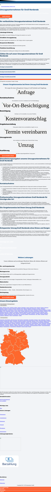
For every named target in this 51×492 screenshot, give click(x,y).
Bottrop (41, 313)
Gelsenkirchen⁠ (10, 309)
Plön (31, 322)
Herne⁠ (38, 312)
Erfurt (4, 311)
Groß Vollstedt (26, 325)
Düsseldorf (23, 307)
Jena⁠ (36, 314)
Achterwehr (26, 324)
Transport (2, 424)
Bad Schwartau (14, 319)
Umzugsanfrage (4, 487)
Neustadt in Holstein (22, 321)
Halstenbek (43, 319)
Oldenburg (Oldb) (47, 311)
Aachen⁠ (15, 309)
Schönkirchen (28, 323)
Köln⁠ (8, 307)
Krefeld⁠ (48, 309)
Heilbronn (17, 313)
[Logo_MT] (7, 6)
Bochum (10, 308)
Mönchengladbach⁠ (3, 309)
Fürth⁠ (14, 313)
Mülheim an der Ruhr (4, 312)
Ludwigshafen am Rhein (38, 311)
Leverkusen (16, 312)
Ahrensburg (2, 319)
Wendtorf (49, 323)
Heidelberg (25, 312)
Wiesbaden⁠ (43, 308)
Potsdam (22, 311)
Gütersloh (2, 315)
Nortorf (22, 324)
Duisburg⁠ (6, 308)
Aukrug (18, 324)
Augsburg (38, 308)
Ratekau (45, 321)
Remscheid (16, 314)
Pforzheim (24, 313)
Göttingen (38, 313)
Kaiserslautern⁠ (15, 315)
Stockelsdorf (22, 322)
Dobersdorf (2, 324)
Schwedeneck (43, 324)
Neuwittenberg (13, 326)
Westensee (12, 325)
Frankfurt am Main (13, 307)
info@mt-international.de (5, 399)
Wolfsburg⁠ (33, 313)
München (5, 307)
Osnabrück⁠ (11, 312)
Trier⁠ (19, 314)
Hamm (31, 311)
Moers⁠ (39, 314)
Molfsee (1, 323)
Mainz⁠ (1, 311)
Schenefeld (7, 322)
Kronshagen (34, 322)
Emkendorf (20, 325)
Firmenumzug (2, 414)
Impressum (2, 479)
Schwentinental (40, 322)
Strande (39, 324)
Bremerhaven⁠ (10, 314)
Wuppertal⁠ (14, 308)
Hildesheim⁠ (6, 315)
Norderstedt (28, 321)
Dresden (42, 307)
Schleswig (12, 322)
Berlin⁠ (1, 307)
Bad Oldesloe (8, 319)
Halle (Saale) (30, 309)
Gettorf (35, 324)
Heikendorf (18, 323)
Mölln (11, 321)
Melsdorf (9, 323)
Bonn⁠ (22, 308)
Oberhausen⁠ (8, 311)
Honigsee (11, 324)
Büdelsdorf (19, 326)
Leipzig (27, 307)
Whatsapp (2, 490)
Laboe (40, 323)
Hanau (46, 314)
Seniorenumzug (3, 431)
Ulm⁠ (21, 313)
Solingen (30, 312)
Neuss (46, 312)
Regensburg (34, 312)
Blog (1, 408)
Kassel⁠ (16, 311)
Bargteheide (26, 319)
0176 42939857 (3, 400)
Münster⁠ (25, 308)
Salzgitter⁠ (42, 314)
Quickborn (41, 321)
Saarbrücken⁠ (27, 311)
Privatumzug (2, 428)
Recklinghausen (32, 314)
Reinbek (49, 321)
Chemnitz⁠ (25, 309)
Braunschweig (20, 309)
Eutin (39, 319)
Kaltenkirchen (6, 321)
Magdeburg (35, 309)
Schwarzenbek (17, 322)
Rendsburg (2, 322)
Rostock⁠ (12, 311)
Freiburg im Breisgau (42, 309)
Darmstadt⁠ (21, 312)
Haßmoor (16, 325)
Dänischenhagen (35, 323)
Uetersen (27, 322)
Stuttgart (19, 307)
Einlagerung (2, 421)
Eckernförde (31, 319)
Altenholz (13, 323)
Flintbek (5, 323)
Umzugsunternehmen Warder (35, 325)
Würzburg (29, 313)
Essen (35, 307)
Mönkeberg (23, 323)
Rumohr (48, 324)
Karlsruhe (34, 308)
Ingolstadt (2, 313)
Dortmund (32, 307)
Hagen (19, 311)
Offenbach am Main (8, 313)
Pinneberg (33, 321)
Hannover (46, 307)
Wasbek (15, 324)
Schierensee (2, 325)
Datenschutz (2, 483)
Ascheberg (7, 324)
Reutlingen (46, 313)
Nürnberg (2, 308)
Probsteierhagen (6, 326)
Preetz (37, 321)
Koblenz (5, 314)
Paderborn (42, 312)
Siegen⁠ (10, 315)
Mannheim (29, 308)
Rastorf (29, 326)
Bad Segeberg (20, 319)
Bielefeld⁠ (18, 308)
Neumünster (15, 321)
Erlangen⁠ (2, 314)
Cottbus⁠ (20, 315)
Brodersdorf (44, 323)
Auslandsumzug (3, 417)
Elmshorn (36, 319)
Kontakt (2, 488)
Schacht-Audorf (24, 326)
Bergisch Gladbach (24, 314)
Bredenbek (31, 324)
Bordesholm (46, 322)
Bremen (38, 307)
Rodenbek (7, 325)
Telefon (2, 491)
